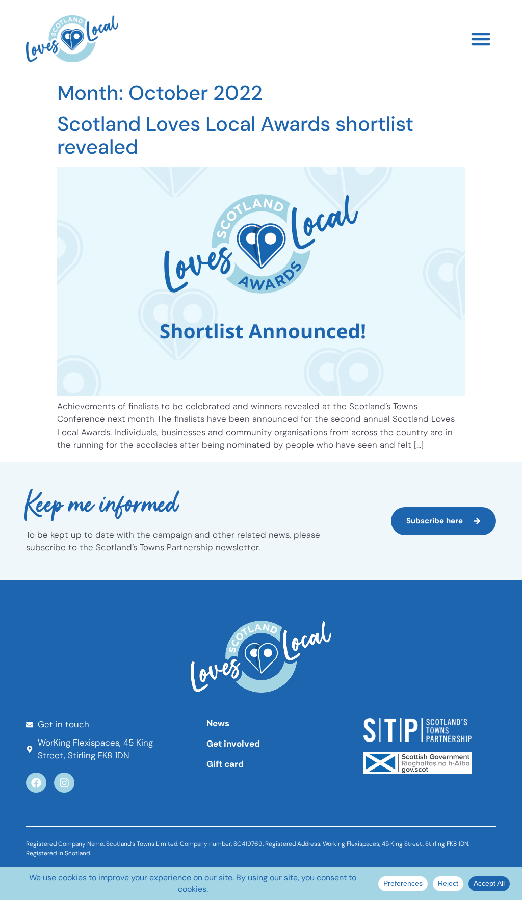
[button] (480, 38)
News (217, 723)
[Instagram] (64, 783)
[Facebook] (36, 783)
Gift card (225, 764)
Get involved (233, 743)
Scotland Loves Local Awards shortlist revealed (235, 135)
